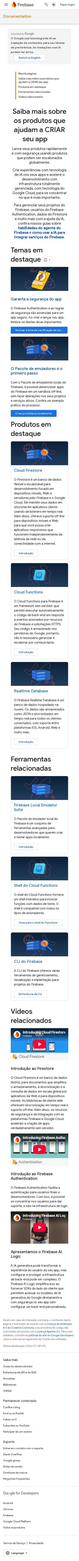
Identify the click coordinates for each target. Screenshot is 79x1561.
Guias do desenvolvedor (18, 1366)
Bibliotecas (9, 1384)
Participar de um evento (17, 1431)
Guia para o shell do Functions (38, 922)
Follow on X (10, 1419)
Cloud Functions (28, 592)
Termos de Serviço (14, 1543)
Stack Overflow (12, 1454)
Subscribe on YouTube (16, 1425)
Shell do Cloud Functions (36, 885)
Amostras (9, 1378)
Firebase (8, 1515)
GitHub (7, 1390)
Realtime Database (31, 691)
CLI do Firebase (28, 961)
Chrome (8, 1509)
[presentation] (39, 125)
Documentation (17, 16)
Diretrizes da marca (15, 1472)
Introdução (26, 553)
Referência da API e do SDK (19, 1372)
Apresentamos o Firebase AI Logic (36, 1254)
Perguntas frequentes (16, 1478)
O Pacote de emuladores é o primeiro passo (37, 371)
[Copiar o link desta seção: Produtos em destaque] (46, 434)
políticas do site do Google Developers (51, 1335)
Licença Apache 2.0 (48, 1331)
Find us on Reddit (13, 1413)
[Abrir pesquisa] (46, 4)
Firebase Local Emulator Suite (35, 807)
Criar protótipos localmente (33, 413)
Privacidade (36, 1543)
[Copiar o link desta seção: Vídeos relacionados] (57, 1021)
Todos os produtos (14, 1527)
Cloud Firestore (28, 470)
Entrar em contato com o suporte (23, 1448)
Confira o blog (11, 1407)
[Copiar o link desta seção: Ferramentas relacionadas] (57, 769)
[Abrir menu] (6, 4)
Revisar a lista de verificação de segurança (41, 330)
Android (8, 1503)
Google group (11, 1460)
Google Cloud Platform (17, 1521)
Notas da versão (13, 1466)
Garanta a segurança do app (36, 299)
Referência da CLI (30, 994)
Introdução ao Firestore (32, 1068)
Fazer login (67, 4)
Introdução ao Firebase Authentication (32, 1176)
